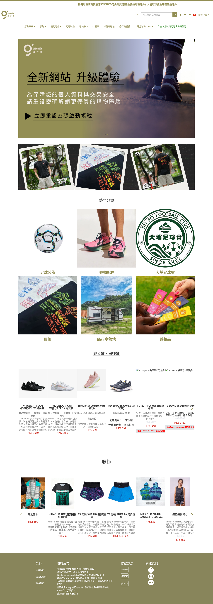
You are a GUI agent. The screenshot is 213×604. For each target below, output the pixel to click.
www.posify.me (191, 600)
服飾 (42, 26)
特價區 (95, 26)
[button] (105, 134)
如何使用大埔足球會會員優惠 (172, 26)
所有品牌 (29, 26)
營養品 (83, 26)
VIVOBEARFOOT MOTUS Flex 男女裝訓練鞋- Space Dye (62, 407)
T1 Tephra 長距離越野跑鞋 (150, 407)
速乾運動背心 (179, 514)
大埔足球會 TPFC (143, 26)
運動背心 (33, 514)
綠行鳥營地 (109, 26)
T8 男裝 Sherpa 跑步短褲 (121, 515)
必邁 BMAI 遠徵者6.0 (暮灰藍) (121, 407)
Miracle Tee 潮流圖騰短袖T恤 (62, 515)
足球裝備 (70, 26)
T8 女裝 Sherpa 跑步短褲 (92, 515)
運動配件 (55, 26)
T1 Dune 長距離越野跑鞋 (179, 406)
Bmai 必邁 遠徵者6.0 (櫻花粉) (92, 407)
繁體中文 (203, 14)
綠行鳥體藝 (124, 26)
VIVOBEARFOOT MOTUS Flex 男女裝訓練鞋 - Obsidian (33, 407)
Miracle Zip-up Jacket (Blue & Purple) (150, 515)
